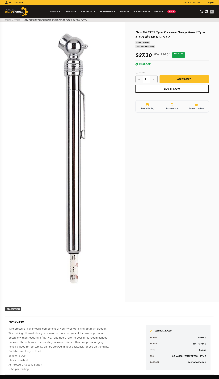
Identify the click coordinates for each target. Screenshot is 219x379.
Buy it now (172, 88)
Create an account (191, 2)
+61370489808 (16, 2)
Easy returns (172, 108)
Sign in (211, 2)
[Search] (201, 11)
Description (13, 309)
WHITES (146, 42)
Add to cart (184, 79)
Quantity (140, 72)
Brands (158, 11)
